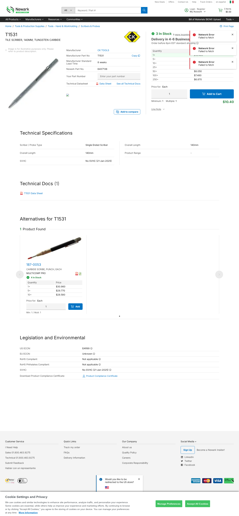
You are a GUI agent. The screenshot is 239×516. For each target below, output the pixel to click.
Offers (171, 2)
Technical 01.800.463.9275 (20, 457)
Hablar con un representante (20, 468)
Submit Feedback (14, 462)
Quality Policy (129, 452)
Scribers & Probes (90, 26)
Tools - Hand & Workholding (62, 26)
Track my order (72, 447)
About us (127, 447)
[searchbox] (108, 10)
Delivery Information (74, 457)
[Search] (144, 10)
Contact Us (183, 2)
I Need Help (11, 447)
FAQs (66, 452)
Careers (126, 457)
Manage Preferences (168, 503)
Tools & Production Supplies (29, 26)
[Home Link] (17, 10)
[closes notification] (232, 7)
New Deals (160, 2)
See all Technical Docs (128, 83)
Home (8, 26)
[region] (119, 504)
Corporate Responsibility (135, 462)
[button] (13, 19)
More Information (28, 512)
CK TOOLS (103, 50)
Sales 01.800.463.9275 (17, 452)
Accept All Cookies (197, 503)
